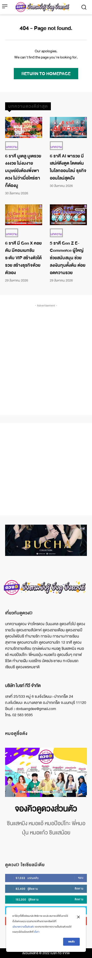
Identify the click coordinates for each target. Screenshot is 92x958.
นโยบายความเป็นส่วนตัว (23, 927)
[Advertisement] (46, 354)
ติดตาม (79, 888)
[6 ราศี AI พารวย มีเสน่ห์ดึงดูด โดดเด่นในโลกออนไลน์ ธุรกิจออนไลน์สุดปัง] (68, 127)
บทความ (11, 147)
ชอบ (80, 878)
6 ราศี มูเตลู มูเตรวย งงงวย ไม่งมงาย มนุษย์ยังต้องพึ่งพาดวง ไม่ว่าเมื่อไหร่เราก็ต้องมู (23, 170)
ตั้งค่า (36, 932)
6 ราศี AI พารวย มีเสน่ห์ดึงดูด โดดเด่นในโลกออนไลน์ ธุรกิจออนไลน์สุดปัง (68, 167)
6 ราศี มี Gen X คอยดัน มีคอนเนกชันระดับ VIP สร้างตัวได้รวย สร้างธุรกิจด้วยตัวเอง (23, 258)
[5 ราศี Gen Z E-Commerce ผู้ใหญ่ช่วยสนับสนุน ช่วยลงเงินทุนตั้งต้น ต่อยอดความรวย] (68, 214)
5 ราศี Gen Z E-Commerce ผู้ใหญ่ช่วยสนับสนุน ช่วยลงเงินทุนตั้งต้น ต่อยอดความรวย (67, 258)
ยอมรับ (71, 942)
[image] (46, 772)
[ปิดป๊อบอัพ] (78, 917)
